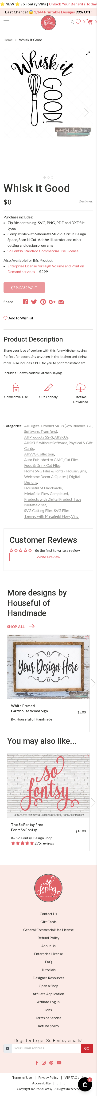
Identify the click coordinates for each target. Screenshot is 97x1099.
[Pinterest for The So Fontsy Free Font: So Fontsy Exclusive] (51, 808)
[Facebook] (36, 1063)
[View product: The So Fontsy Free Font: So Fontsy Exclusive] (48, 786)
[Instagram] (44, 1063)
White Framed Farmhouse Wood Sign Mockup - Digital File (29, 709)
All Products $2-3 (38, 437)
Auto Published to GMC (43, 459)
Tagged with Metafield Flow (47, 516)
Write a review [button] (48, 557)
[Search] (72, 21)
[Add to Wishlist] (87, 637)
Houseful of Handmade (43, 488)
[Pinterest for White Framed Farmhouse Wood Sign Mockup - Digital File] (51, 689)
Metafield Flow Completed (46, 493)
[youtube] (59, 1063)
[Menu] (15, 21)
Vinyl (75, 516)
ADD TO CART (71, 690)
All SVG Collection (39, 454)
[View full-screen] (88, 53)
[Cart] (89, 21)
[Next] (83, 110)
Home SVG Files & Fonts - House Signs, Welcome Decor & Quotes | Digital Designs (55, 476)
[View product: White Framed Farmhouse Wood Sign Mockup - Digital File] (48, 667)
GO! (87, 1048)
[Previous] (13, 110)
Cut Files (71, 459)
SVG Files (62, 510)
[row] (48, 684)
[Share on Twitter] (34, 302)
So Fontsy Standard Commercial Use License (43, 251)
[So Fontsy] (48, 22)
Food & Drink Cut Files (42, 465)
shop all (16, 626)
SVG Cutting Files (38, 510)
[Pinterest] (51, 1063)
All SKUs (61, 437)
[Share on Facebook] (25, 302)
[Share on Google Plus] (52, 302)
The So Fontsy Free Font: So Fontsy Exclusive (27, 827)
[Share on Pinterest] (43, 302)
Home (8, 40)
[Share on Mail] (61, 302)
